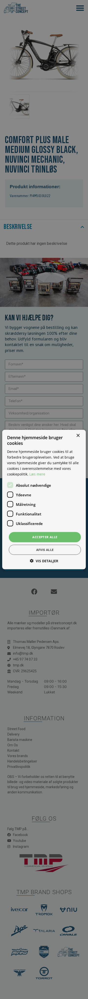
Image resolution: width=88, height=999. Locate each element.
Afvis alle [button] (45, 549)
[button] (44, 560)
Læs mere (37, 474)
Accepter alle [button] (44, 537)
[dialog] (44, 499)
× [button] (78, 435)
